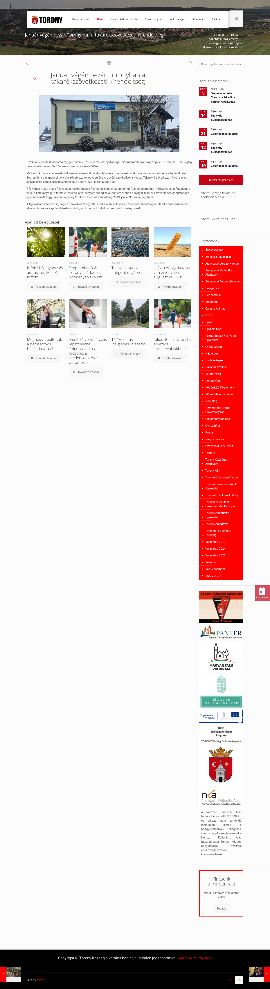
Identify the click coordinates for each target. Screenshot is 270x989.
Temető (210, 453)
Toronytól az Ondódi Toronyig (218, 533)
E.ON (208, 315)
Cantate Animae (215, 308)
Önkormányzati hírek (218, 419)
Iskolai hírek (213, 374)
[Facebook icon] (230, 980)
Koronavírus (213, 380)
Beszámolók (213, 295)
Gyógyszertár (214, 347)
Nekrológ (211, 401)
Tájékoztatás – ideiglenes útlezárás (128, 341)
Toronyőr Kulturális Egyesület (217, 515)
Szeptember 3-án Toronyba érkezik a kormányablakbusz (85, 272)
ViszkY (41, 980)
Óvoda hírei (212, 425)
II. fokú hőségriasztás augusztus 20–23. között (45, 272)
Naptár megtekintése (221, 180)
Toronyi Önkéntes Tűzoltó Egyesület (221, 486)
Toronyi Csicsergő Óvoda (221, 477)
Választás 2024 (215, 548)
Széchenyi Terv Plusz (219, 446)
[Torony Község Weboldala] (47, 19)
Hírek (234, 35)
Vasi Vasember (215, 569)
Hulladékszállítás (216, 367)
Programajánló (214, 439)
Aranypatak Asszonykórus (222, 263)
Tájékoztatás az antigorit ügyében (126, 270)
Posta (209, 432)
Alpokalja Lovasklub (218, 257)
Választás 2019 (215, 542)
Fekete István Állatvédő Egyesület (220, 338)
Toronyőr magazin (216, 524)
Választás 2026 (215, 555)
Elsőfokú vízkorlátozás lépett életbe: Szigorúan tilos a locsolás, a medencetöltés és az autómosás (88, 351)
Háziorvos (212, 353)
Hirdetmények (214, 360)
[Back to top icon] (239, 980)
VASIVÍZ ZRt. (213, 576)
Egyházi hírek (213, 329)
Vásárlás (211, 562)
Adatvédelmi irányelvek (195, 958)
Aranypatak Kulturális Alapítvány (218, 272)
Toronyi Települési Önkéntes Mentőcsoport (221, 504)
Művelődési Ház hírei (219, 394)
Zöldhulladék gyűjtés (224, 133)
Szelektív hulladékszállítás (221, 150)
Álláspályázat (214, 250)
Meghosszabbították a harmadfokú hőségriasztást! (44, 344)
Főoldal (219, 35)
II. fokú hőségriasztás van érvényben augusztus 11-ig (172, 272)
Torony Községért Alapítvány (216, 462)
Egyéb (209, 322)
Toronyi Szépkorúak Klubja (222, 495)
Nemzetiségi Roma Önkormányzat (217, 410)
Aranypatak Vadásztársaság (223, 281)
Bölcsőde (211, 302)
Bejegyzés (212, 288)
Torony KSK (212, 470)
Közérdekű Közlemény (223, 39)
